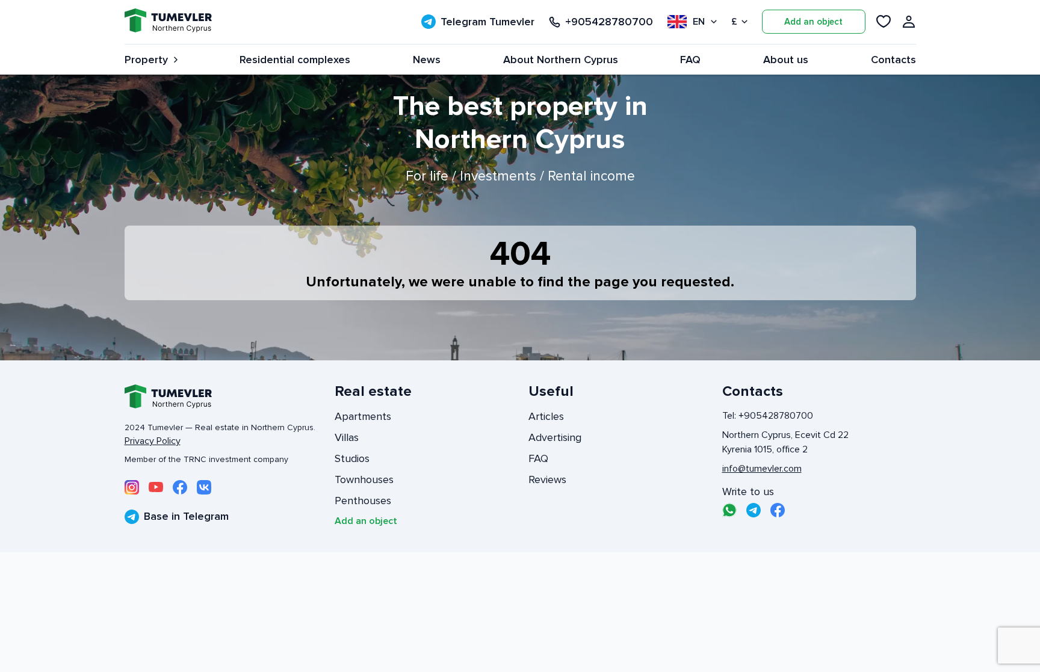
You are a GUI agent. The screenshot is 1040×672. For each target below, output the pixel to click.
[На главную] (168, 21)
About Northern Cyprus (560, 59)
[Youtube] (156, 487)
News (427, 59)
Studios (352, 458)
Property (146, 59)
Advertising (554, 437)
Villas (347, 437)
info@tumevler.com (762, 469)
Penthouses (363, 500)
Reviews (547, 479)
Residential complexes (295, 59)
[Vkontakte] (204, 487)
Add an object (813, 21)
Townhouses (364, 479)
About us (785, 59)
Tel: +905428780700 (767, 416)
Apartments (363, 416)
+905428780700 (609, 22)
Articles (546, 416)
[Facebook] (180, 487)
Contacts (893, 59)
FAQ (690, 59)
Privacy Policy (153, 441)
